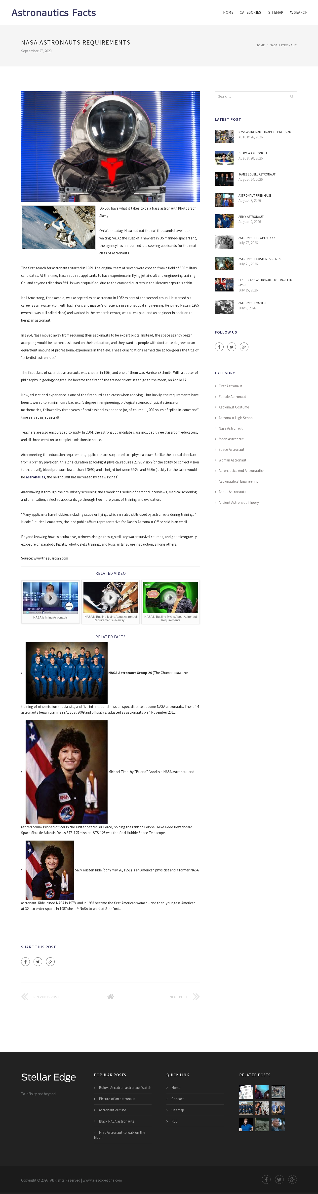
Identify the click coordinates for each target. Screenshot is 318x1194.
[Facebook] (25, 961)
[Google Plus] (50, 961)
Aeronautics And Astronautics (242, 470)
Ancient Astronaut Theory (239, 502)
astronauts (35, 477)
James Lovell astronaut (257, 174)
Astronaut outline (112, 1110)
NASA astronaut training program (264, 132)
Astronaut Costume (234, 407)
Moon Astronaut (231, 439)
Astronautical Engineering (239, 481)
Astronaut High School (236, 417)
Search (301, 12)
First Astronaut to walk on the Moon (119, 1135)
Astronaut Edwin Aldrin (257, 238)
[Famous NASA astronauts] (278, 1108)
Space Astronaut (231, 449)
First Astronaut (230, 386)
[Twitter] (38, 961)
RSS (174, 1121)
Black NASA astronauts (116, 1121)
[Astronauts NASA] (246, 1108)
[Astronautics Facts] (53, 9)
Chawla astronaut (252, 153)
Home (228, 12)
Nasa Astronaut (283, 45)
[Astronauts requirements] (246, 1092)
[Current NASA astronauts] (246, 1124)
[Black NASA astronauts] (262, 1108)
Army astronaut (251, 217)
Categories (250, 12)
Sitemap (275, 12)
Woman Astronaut (232, 460)
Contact (177, 1098)
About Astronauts (232, 491)
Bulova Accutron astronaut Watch (125, 1087)
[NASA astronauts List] (262, 1092)
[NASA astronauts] (278, 1092)
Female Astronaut (232, 396)
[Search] (292, 96)
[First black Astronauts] (278, 1124)
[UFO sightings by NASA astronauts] (262, 1124)
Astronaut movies (252, 303)
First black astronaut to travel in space (265, 282)
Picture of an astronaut (117, 1098)
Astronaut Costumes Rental (260, 259)
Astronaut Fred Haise (255, 195)
